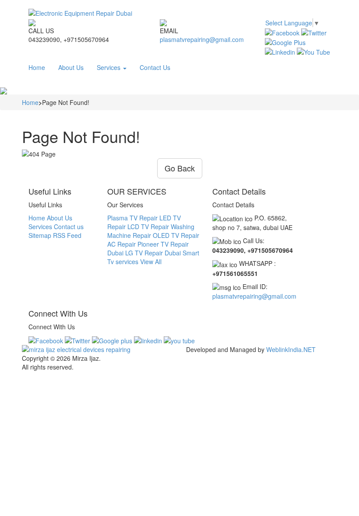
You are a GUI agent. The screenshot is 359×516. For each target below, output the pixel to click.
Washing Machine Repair (150, 231)
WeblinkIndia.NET (291, 349)
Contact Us (155, 67)
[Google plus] (112, 339)
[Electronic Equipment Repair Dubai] (179, 13)
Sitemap (39, 235)
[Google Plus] (285, 41)
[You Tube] (313, 51)
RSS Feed (67, 235)
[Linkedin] (280, 51)
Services (109, 67)
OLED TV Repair (176, 235)
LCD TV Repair (148, 226)
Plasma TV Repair (132, 217)
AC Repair (121, 244)
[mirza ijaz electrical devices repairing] (101, 349)
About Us (71, 67)
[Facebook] (282, 31)
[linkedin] (148, 339)
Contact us (69, 226)
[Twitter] (314, 31)
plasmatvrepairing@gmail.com (202, 39)
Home (36, 67)
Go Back (180, 168)
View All (151, 261)
